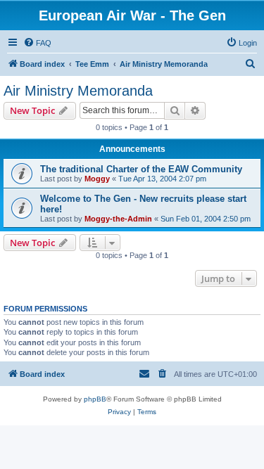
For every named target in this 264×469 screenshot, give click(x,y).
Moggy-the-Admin (118, 218)
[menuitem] (37, 42)
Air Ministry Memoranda (78, 90)
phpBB (95, 399)
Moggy (97, 178)
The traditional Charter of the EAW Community (141, 169)
